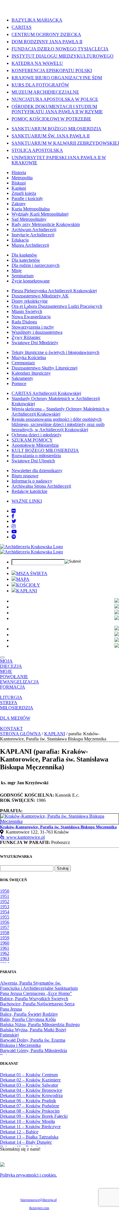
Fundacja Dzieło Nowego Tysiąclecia (60, 48)
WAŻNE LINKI (27, 501)
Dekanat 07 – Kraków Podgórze (29, 1105)
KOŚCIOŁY (28, 585)
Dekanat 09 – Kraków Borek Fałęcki (34, 1116)
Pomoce (19, 383)
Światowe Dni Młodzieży (35, 342)
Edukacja (20, 240)
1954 (4, 911)
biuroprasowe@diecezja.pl (39, 1200)
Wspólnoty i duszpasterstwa (37, 332)
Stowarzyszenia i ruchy (33, 327)
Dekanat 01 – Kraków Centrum (29, 1074)
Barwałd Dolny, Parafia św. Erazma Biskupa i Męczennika (32, 1043)
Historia (19, 172)
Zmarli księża (24, 193)
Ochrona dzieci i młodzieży (37, 434)
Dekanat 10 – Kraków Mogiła (27, 1121)
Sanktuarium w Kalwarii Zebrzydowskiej (65, 143)
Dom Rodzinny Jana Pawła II (47, 41)
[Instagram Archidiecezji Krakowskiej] (14, 526)
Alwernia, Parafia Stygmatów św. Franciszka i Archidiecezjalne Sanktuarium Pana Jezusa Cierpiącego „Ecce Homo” (39, 988)
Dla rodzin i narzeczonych (36, 265)
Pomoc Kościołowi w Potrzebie (51, 118)
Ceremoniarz (23, 362)
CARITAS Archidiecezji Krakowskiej (46, 393)
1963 (4, 958)
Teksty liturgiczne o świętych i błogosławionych (55, 352)
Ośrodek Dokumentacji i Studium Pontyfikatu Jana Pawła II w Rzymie (57, 109)
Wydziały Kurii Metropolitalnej (40, 214)
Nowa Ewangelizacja (31, 316)
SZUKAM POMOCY (32, 440)
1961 (4, 948)
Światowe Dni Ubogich (33, 460)
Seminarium (23, 275)
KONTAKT (11, 728)
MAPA (22, 579)
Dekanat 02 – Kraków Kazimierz (30, 1079)
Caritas (21, 27)
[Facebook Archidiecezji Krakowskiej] (13, 516)
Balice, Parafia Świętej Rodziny (29, 1014)
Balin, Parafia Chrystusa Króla (28, 1019)
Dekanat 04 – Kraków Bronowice (31, 1090)
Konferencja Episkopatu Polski (52, 70)
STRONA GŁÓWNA (20, 733)
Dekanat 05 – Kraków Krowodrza (31, 1095)
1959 (4, 937)
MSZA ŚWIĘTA (31, 573)
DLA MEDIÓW (15, 718)
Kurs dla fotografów (40, 84)
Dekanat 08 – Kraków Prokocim (30, 1111)
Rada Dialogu (24, 321)
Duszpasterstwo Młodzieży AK (40, 295)
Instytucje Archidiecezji (33, 234)
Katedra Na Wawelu (37, 63)
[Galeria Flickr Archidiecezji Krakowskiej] (14, 510)
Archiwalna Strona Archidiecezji (41, 486)
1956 (4, 922)
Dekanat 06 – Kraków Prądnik (28, 1100)
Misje (17, 270)
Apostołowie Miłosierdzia (35, 445)
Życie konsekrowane (31, 280)
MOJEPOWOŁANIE (14, 674)
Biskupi (19, 182)
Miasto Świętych (27, 311)
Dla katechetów (26, 260)
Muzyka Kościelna (29, 357)
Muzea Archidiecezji (30, 245)
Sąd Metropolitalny (29, 219)
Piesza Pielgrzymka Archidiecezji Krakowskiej (54, 290)
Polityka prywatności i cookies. (28, 1175)
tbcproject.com (39, 1208)
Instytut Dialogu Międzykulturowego (63, 56)
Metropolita (22, 177)
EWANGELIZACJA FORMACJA (19, 684)
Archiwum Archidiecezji (34, 229)
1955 (4, 917)
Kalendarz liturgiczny (31, 373)
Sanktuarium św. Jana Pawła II (51, 135)
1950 (4, 891)
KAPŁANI (26, 590)
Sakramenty (22, 378)
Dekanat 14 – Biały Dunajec (26, 1142)
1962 (4, 953)
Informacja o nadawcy (32, 480)
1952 (4, 901)
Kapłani (19, 188)
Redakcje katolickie (29, 491)
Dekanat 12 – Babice (19, 1131)
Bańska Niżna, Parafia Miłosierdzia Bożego (40, 1024)
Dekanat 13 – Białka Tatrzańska (29, 1136)
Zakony (19, 203)
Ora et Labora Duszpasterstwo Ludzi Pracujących (57, 306)
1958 (4, 932)
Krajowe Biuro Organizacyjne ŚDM (57, 77)
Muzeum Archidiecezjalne (45, 92)
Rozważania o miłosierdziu (36, 455)
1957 (4, 927)
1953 (4, 906)
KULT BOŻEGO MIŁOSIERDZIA (45, 450)
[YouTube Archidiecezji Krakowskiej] (14, 531)
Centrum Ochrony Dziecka (46, 34)
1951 (4, 896)
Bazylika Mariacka (37, 20)
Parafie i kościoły (27, 198)
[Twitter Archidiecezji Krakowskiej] (14, 521)
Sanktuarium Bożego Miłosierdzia (56, 128)
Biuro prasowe (25, 475)
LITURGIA (11, 697)
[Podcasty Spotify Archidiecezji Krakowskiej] (14, 536)
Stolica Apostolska (37, 150)
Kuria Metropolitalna (31, 208)
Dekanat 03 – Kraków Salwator (29, 1085)
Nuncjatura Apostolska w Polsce (55, 99)
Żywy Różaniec (26, 337)
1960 (4, 943)
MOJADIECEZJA (11, 664)
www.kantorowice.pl (24, 837)
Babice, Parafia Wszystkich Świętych (34, 998)
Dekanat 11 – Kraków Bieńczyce (30, 1126)
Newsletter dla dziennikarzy (37, 470)
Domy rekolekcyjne (30, 301)
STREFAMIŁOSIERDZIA (16, 705)
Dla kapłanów (24, 254)
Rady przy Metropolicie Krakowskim (46, 224)
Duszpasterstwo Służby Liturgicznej (44, 367)
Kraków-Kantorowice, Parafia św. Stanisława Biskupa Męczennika (58, 827)
